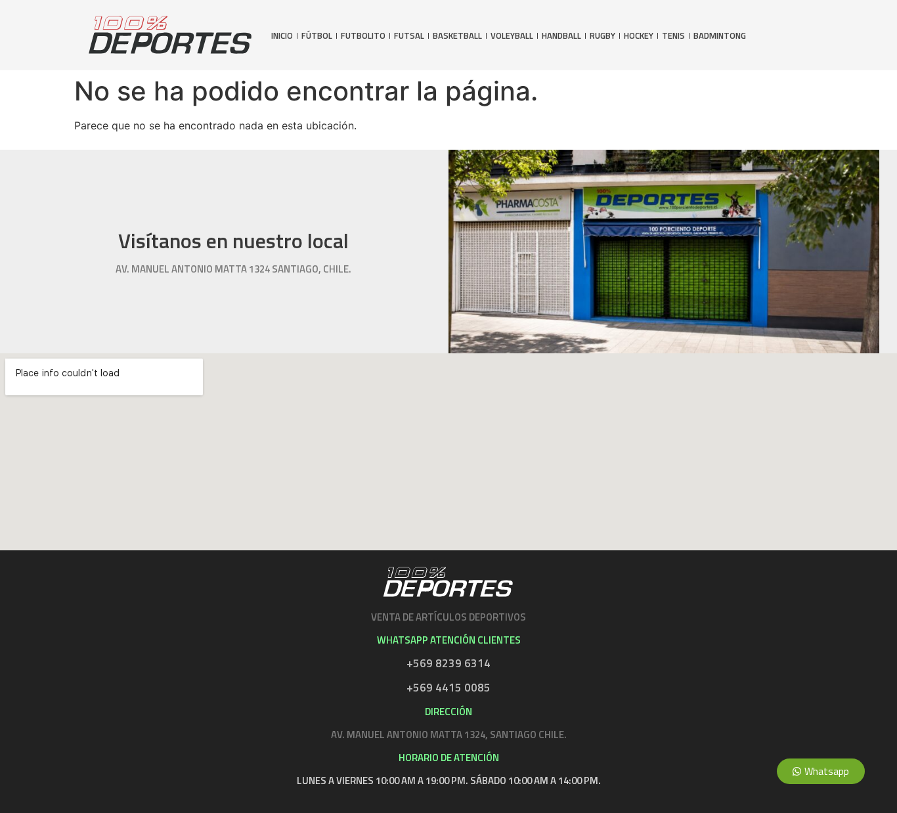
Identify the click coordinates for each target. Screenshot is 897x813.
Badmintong (719, 35)
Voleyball (512, 35)
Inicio (282, 35)
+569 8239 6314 (448, 663)
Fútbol (316, 35)
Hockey (638, 35)
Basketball (457, 35)
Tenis (673, 35)
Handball (561, 35)
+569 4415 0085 (448, 687)
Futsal (409, 35)
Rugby (602, 35)
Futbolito (363, 35)
